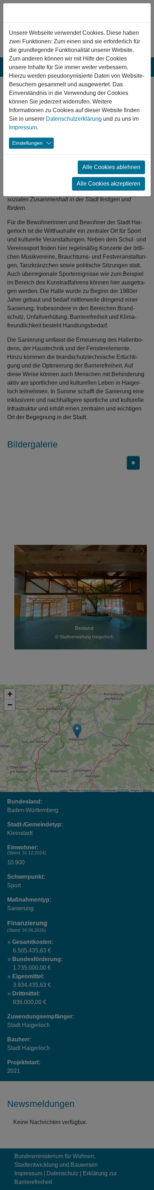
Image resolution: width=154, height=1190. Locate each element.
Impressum (23, 127)
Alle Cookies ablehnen (111, 167)
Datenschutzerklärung (74, 119)
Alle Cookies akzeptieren (108, 184)
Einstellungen (27, 143)
